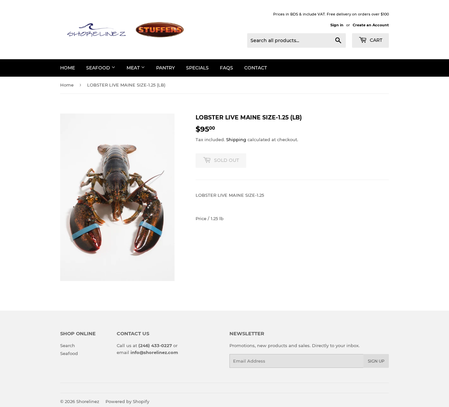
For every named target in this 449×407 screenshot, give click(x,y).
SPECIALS (197, 68)
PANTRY (165, 68)
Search (67, 345)
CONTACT (255, 68)
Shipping (236, 139)
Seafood (69, 353)
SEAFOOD (98, 68)
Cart (375, 40)
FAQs (226, 68)
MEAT (134, 68)
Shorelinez (87, 401)
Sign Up (376, 361)
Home (67, 85)
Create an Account (371, 25)
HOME (67, 68)
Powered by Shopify (127, 401)
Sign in (336, 25)
